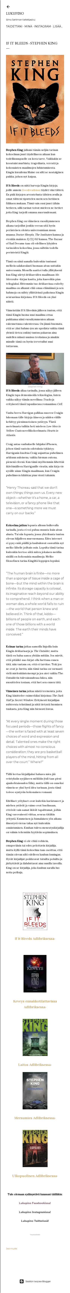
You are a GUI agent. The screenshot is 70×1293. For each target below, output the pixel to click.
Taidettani (14, 26)
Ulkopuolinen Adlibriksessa (34, 1176)
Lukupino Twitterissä (34, 1220)
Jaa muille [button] (11, 1248)
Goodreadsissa (31, 190)
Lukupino (15, 13)
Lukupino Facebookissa (34, 1203)
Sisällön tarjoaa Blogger (38, 1281)
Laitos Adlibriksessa (34, 1065)
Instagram (42, 26)
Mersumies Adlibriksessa (34, 1118)
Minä (28, 26)
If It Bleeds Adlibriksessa (34, 938)
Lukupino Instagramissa (34, 1212)
